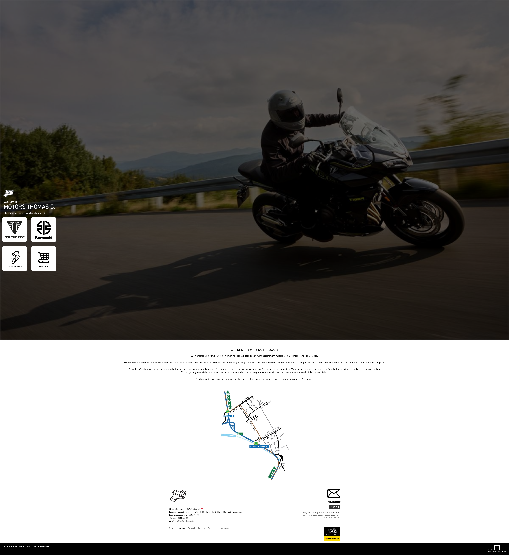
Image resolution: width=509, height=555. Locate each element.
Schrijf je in (334, 549)
